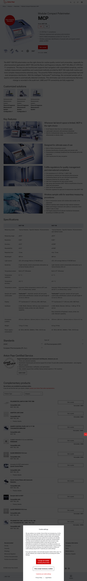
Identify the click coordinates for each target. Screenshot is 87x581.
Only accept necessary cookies (43, 568)
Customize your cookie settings (43, 574)
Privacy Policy (39, 577)
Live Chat (85, 434)
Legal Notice (48, 577)
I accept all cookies (43, 561)
